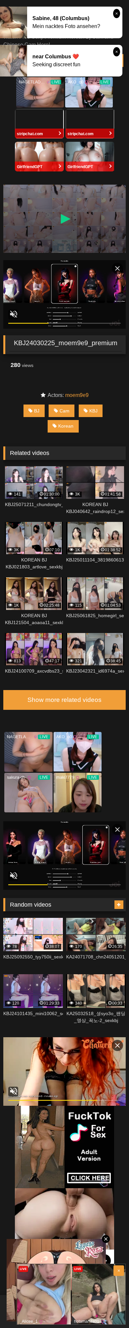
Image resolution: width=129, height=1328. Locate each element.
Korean (65, 426)
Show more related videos (64, 699)
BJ (36, 410)
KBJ (93, 410)
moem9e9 (77, 395)
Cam (64, 410)
